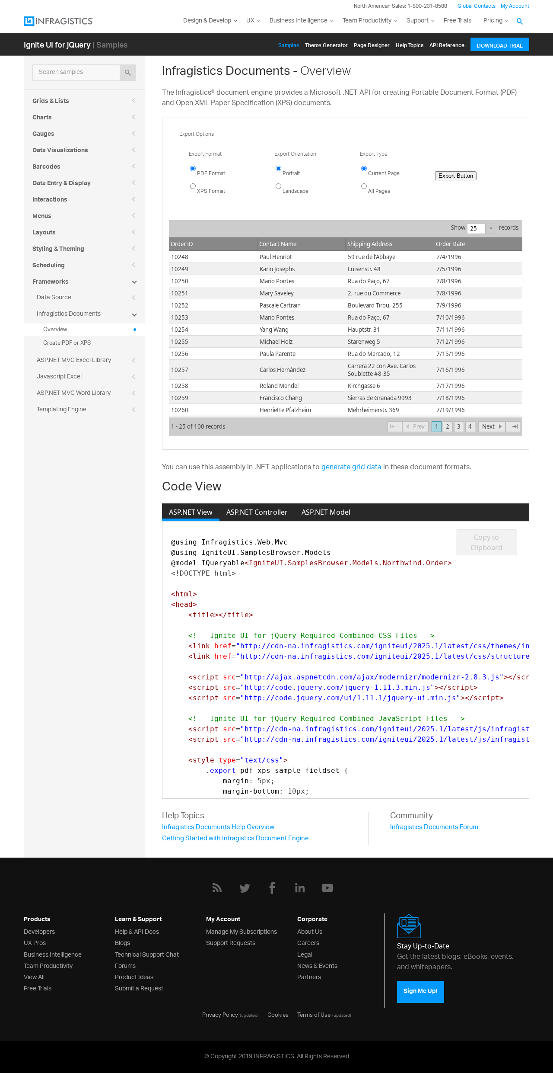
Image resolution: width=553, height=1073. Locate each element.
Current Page (384, 173)
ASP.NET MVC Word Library (74, 393)
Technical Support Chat (147, 953)
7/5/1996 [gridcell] (448, 269)
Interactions (49, 201)
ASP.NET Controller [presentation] (257, 512)
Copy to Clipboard (486, 542)
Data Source (54, 297)
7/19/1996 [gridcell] (450, 410)
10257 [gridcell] (179, 370)
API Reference (446, 44)
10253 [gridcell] (179, 317)
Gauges (43, 135)
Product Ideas (134, 976)
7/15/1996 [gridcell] (450, 354)
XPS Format (211, 191)
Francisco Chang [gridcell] (281, 398)
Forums (125, 965)
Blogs (122, 942)
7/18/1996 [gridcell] (450, 398)
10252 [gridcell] (179, 305)
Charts (42, 118)
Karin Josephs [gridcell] (277, 269)
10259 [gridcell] (179, 398)
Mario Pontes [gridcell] (277, 281)
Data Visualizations (60, 151)
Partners (309, 976)
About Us (309, 931)
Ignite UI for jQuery (57, 44)
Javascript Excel (59, 377)
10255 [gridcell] (179, 342)
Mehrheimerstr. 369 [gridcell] (373, 410)
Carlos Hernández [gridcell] (282, 370)
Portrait (291, 173)
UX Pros (35, 942)
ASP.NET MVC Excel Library (74, 360)
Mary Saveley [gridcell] (277, 293)
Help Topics (409, 44)
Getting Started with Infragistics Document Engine (235, 839)
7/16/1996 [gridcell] (450, 370)
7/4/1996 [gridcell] (448, 257)
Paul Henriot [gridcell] (276, 257)
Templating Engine (61, 409)
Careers (308, 942)
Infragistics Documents (69, 314)
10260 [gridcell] (179, 410)
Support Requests (230, 942)
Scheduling (48, 266)
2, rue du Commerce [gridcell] (374, 293)
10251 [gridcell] (179, 293)
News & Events (317, 965)
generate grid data (351, 468)
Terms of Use (314, 1014)
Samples (288, 44)
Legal (304, 953)
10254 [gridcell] (179, 329)
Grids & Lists (50, 102)
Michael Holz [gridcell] (276, 342)
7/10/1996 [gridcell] (450, 317)
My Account (515, 6)
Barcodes (46, 168)
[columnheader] (213, 244)
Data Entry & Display (61, 184)
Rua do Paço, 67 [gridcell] (369, 281)
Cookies (278, 1014)
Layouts (44, 233)
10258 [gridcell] (179, 386)
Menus (41, 217)
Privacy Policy (220, 1014)
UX (250, 21)
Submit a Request (139, 987)
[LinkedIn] (299, 888)
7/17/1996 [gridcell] (450, 386)
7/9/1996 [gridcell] (448, 305)
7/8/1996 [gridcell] (448, 281)
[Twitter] (244, 888)
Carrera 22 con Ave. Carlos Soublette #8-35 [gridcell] (382, 370)
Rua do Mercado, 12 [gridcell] (374, 354)
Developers (39, 931)
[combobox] (476, 228)
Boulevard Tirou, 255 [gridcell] (375, 305)
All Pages (379, 191)
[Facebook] (272, 888)
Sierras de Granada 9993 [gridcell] (380, 398)
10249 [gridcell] (179, 269)
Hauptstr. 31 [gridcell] (364, 329)
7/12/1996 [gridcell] (450, 342)
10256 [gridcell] (179, 354)
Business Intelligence (298, 21)
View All (34, 976)
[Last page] (512, 426)
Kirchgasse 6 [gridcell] (364, 386)
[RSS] (217, 888)
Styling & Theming (58, 250)
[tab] (190, 512)
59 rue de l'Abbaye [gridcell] (371, 257)
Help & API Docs (137, 931)
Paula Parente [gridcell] (278, 354)
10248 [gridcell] (179, 257)
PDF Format (211, 173)
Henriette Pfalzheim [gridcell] (285, 410)
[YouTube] (327, 888)
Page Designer (372, 44)
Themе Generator (326, 44)
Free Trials (457, 21)
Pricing (492, 21)
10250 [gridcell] (179, 281)
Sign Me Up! (421, 992)
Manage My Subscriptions (241, 931)
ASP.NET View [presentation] (191, 512)
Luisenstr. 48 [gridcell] (364, 269)
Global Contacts (477, 6)
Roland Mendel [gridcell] (279, 386)
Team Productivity (367, 21)
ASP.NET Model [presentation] (326, 512)
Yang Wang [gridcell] (274, 329)
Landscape (295, 191)
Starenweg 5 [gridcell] (364, 342)
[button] (491, 229)
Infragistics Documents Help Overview (218, 827)
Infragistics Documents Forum (434, 827)
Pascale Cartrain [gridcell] (280, 305)
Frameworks (50, 283)
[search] (128, 72)
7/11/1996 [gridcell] (450, 329)
